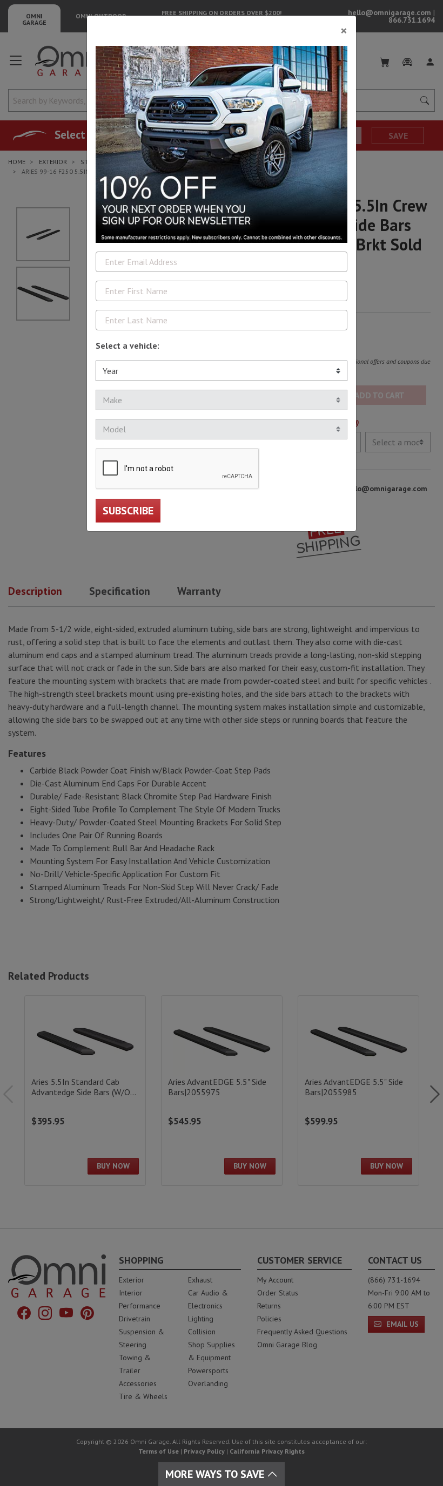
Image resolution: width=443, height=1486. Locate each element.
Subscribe (128, 511)
